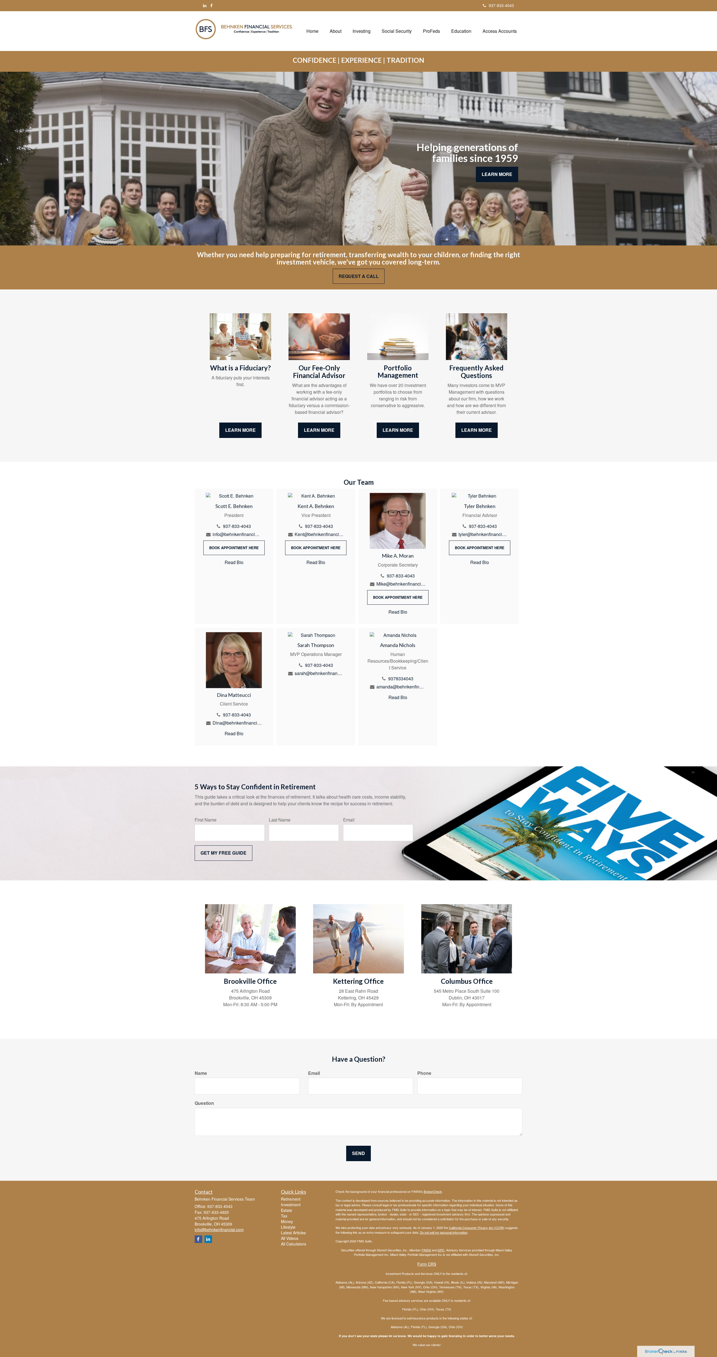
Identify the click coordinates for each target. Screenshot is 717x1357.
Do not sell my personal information (443, 1232)
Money (287, 1221)
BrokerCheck (433, 1191)
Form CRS (426, 1264)
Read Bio (234, 562)
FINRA (426, 1250)
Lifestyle (288, 1227)
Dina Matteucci (234, 695)
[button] (335, 31)
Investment (291, 1204)
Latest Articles (293, 1232)
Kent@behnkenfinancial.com (319, 534)
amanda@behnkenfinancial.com (400, 686)
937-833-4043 (501, 5)
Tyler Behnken (479, 506)
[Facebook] (211, 5)
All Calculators (293, 1244)
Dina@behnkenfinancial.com (237, 723)
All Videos (289, 1238)
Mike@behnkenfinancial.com (400, 584)
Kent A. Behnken (315, 506)
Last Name (279, 820)
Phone (424, 1073)
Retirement (291, 1199)
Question (204, 1103)
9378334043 (400, 678)
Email (349, 820)
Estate (286, 1210)
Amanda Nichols (397, 645)
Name (201, 1073)
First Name (206, 820)
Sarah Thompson (315, 645)
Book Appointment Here (234, 547)
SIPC (440, 1250)
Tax (284, 1216)
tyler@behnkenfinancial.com (483, 534)
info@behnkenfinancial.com (237, 534)
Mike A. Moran (398, 556)
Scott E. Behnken (234, 506)
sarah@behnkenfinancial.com (319, 673)
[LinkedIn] (204, 5)
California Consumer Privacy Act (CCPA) (476, 1227)
